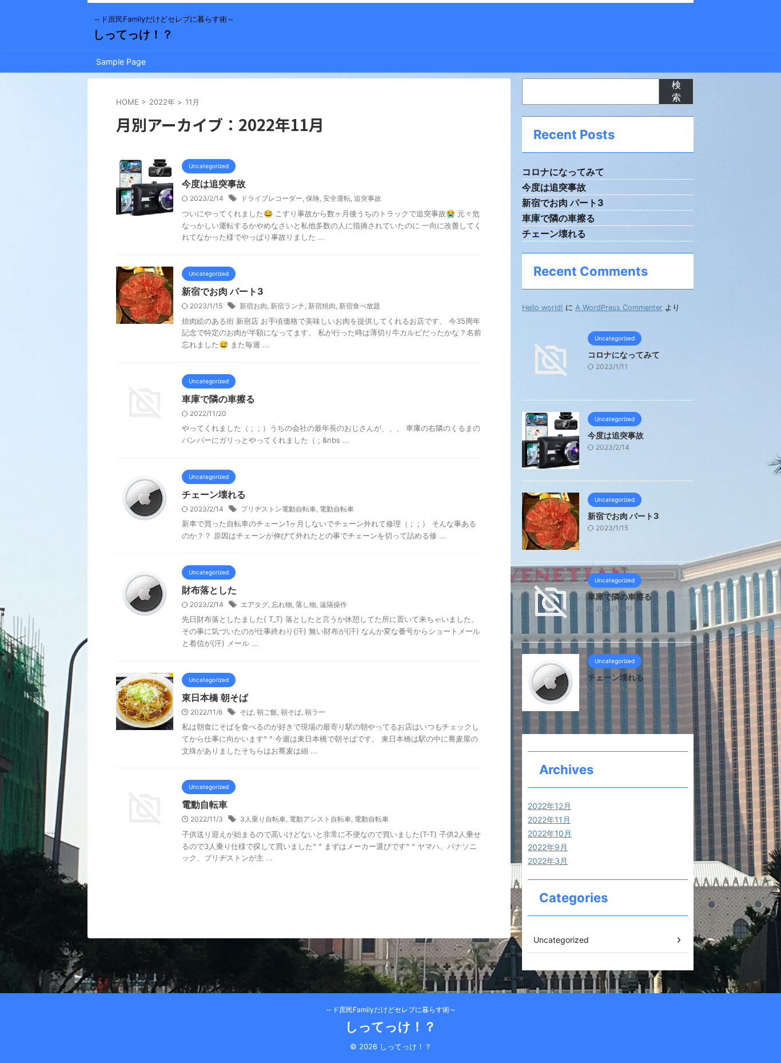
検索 (676, 91)
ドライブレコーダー (271, 198)
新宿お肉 (253, 306)
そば (246, 712)
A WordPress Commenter (619, 307)
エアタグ (254, 604)
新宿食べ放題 (359, 306)
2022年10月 (550, 833)
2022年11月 (549, 819)
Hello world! (542, 307)
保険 (313, 198)
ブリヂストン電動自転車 (278, 509)
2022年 (162, 101)
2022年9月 (548, 847)
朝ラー (315, 712)
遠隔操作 (333, 604)
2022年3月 (548, 861)
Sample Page (121, 61)
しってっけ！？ (133, 34)
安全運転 (336, 198)
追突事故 (367, 198)
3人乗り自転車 (263, 819)
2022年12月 (549, 806)
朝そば (291, 712)
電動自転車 (337, 509)
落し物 (306, 604)
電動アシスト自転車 (320, 819)
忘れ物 (282, 604)
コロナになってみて (563, 171)
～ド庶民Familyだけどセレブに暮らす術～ (390, 1009)
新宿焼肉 (322, 306)
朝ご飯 (267, 712)
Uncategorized (561, 940)
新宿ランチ (287, 306)
